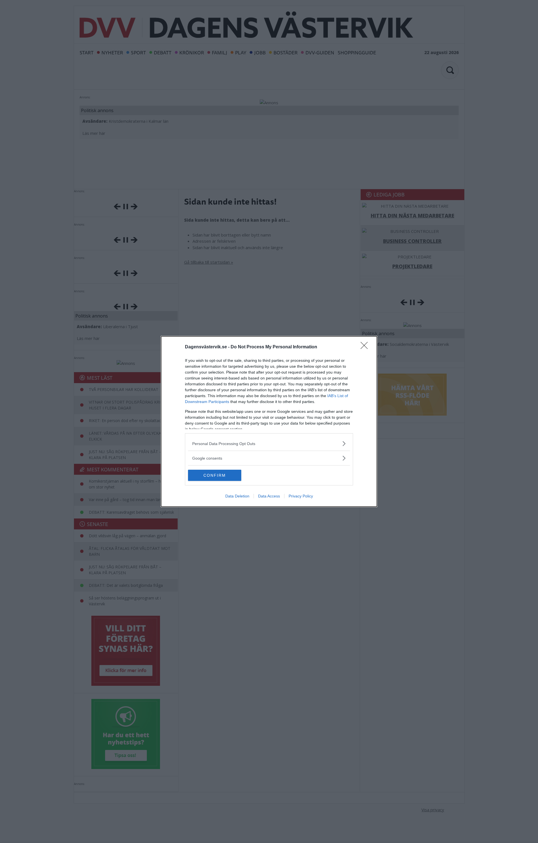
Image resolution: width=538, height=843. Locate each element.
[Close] (366, 347)
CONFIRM (214, 475)
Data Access (269, 496)
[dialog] (269, 421)
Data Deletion (237, 496)
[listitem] (269, 443)
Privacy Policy (301, 496)
